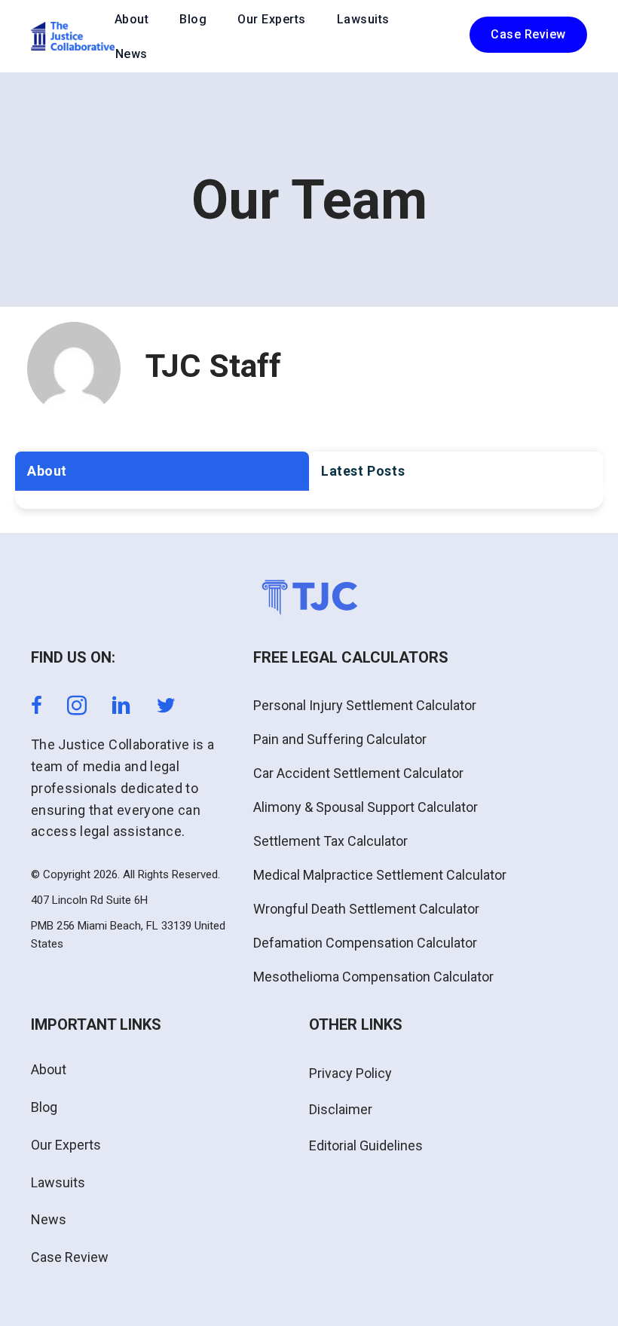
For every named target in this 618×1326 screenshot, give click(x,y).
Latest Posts (363, 471)
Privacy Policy (350, 1073)
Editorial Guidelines (366, 1145)
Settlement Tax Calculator (330, 841)
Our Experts (271, 19)
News (131, 54)
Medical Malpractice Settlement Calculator (379, 875)
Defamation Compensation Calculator (365, 943)
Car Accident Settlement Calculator (358, 773)
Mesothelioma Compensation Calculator (373, 977)
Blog (193, 19)
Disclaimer (340, 1109)
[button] (528, 35)
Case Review (70, 1257)
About (132, 19)
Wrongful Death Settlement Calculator (366, 909)
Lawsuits (363, 19)
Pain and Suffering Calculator (340, 739)
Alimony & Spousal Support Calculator (365, 807)
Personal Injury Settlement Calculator (364, 705)
